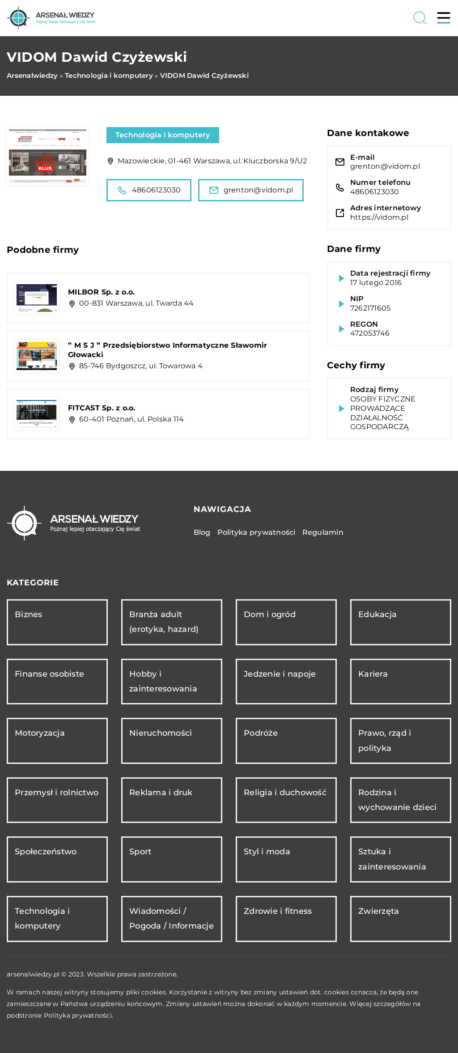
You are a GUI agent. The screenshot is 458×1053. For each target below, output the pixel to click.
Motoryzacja (40, 733)
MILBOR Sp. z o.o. (101, 292)
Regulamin (323, 532)
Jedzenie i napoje (280, 674)
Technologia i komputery (162, 135)
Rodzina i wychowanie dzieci (397, 800)
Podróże (261, 733)
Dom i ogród (270, 614)
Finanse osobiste (49, 674)
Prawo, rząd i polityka (384, 740)
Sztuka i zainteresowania (392, 859)
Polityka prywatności (256, 532)
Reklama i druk (161, 792)
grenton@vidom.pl (258, 190)
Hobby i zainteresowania (163, 681)
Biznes (28, 614)
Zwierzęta (378, 911)
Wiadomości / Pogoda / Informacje (171, 918)
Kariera (373, 674)
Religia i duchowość (285, 792)
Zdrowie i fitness (278, 911)
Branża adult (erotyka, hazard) (164, 622)
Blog (202, 532)
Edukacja (377, 614)
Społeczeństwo (45, 852)
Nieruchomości (160, 733)
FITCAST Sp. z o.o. (102, 408)
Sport (140, 852)
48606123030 (156, 190)
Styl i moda (267, 852)
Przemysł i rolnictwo (56, 792)
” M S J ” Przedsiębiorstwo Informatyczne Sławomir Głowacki (167, 350)
